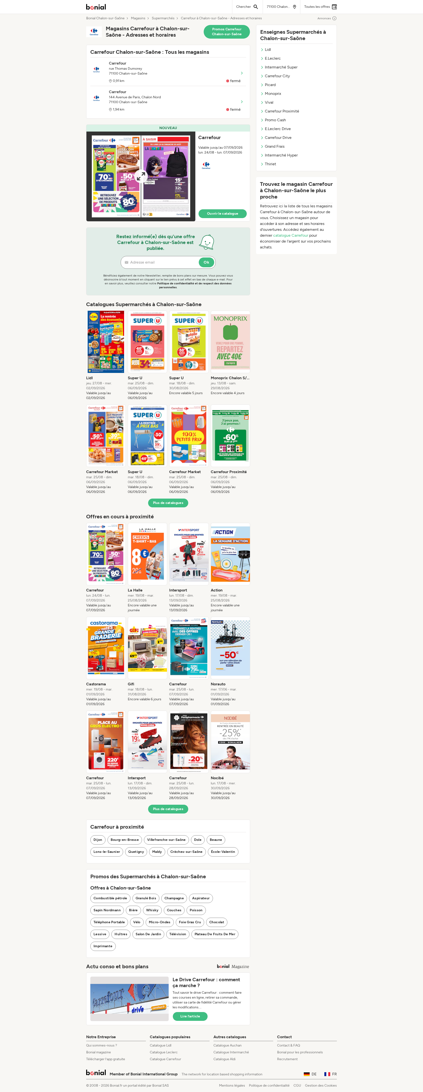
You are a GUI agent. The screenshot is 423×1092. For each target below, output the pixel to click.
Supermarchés (163, 18)
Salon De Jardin (148, 934)
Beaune (216, 840)
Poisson (196, 910)
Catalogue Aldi (224, 1059)
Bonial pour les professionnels (300, 1052)
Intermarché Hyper (281, 155)
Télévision (177, 934)
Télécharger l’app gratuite (105, 1059)
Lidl (268, 49)
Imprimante (103, 946)
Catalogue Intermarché (231, 1052)
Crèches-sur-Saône (186, 852)
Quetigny (136, 852)
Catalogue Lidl (160, 1045)
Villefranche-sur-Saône (166, 840)
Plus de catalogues (168, 503)
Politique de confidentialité (269, 1085)
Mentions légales (232, 1085)
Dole (197, 840)
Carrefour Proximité (282, 111)
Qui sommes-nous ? (101, 1045)
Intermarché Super (281, 67)
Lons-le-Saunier (107, 852)
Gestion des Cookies (321, 1085)
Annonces (324, 18)
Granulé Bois (146, 898)
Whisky (152, 910)
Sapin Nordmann (107, 910)
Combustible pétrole (110, 898)
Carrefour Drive (278, 137)
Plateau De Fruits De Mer (215, 934)
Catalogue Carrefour (165, 1059)
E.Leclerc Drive (278, 128)
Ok (206, 262)
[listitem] (106, 356)
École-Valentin (223, 852)
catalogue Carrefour (290, 235)
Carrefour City (277, 76)
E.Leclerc (273, 58)
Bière (133, 910)
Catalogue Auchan (227, 1045)
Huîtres (121, 934)
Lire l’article (190, 1016)
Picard (270, 84)
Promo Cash (275, 120)
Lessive (100, 934)
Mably (157, 852)
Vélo (136, 922)
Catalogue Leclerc (164, 1052)
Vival (269, 102)
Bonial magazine (98, 1052)
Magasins (138, 18)
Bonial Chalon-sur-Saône (105, 18)
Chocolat (216, 922)
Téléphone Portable (109, 922)
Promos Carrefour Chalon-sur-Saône (227, 31)
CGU (297, 1085)
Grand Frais (274, 146)
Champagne (174, 898)
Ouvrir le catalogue (222, 214)
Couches (174, 910)
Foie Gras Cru (190, 922)
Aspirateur (201, 898)
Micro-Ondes (160, 922)
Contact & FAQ (288, 1045)
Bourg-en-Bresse (125, 840)
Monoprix (273, 93)
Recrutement (287, 1059)
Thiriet (270, 164)
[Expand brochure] (140, 176)
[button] (168, 173)
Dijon (98, 840)
